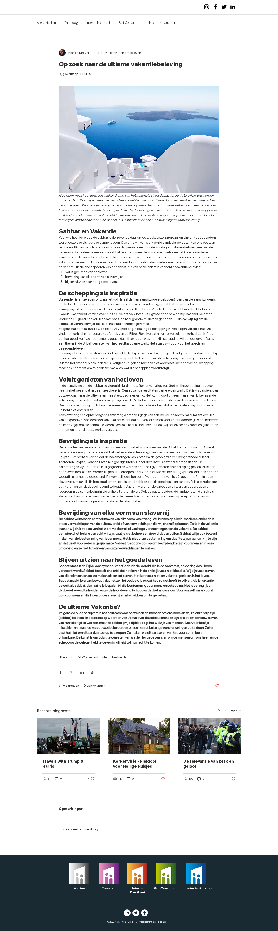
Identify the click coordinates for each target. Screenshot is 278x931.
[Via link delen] (93, 672)
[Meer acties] (216, 52)
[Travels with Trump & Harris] (68, 736)
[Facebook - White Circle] (144, 912)
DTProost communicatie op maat (151, 921)
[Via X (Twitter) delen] (71, 672)
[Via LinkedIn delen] (82, 672)
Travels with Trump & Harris (62, 764)
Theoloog (71, 23)
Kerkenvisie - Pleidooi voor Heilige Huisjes (134, 764)
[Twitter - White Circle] (135, 912)
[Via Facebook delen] (61, 672)
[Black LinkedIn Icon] (232, 6)
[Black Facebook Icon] (215, 6)
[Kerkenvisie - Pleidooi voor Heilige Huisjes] (139, 736)
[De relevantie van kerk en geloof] (209, 736)
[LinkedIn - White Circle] (127, 912)
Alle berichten (46, 23)
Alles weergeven (229, 710)
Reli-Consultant (130, 23)
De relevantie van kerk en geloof (208, 764)
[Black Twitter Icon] (224, 6)
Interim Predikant (98, 23)
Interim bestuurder (162, 23)
